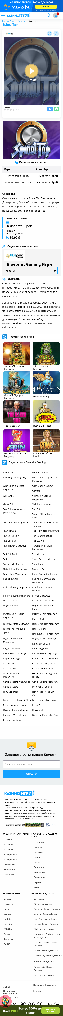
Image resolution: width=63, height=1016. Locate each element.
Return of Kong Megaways (16, 595)
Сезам (7, 934)
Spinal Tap (37, 564)
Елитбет (8, 924)
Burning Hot (9, 869)
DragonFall (37, 709)
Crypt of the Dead (12, 719)
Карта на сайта (10, 997)
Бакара (37, 857)
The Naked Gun (11, 535)
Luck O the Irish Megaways (46, 623)
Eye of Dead (38, 705)
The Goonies (9, 540)
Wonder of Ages (40, 472)
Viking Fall (8, 504)
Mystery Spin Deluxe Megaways (13, 615)
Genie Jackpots (10, 686)
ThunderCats (9, 530)
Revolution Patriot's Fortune (42, 589)
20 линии (8, 844)
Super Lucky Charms (13, 564)
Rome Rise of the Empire (44, 573)
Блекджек (38, 852)
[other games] (16, 353)
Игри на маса (40, 872)
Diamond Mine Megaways (16, 715)
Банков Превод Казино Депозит (45, 944)
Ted (5, 559)
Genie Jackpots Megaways (45, 681)
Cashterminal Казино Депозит (44, 968)
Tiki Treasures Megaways (16, 522)
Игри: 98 (11, 270)
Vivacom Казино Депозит (46, 914)
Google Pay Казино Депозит (47, 955)
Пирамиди (39, 867)
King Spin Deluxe (41, 643)
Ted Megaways (39, 554)
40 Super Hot (10, 859)
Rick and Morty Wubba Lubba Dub (44, 580)
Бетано (7, 899)
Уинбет (7, 914)
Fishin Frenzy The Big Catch (43, 693)
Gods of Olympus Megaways (12, 675)
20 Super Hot (10, 854)
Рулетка (38, 847)
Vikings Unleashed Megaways (41, 497)
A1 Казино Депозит (43, 904)
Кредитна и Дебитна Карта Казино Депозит (47, 936)
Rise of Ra (9, 874)
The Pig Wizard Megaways (45, 530)
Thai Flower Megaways (14, 545)
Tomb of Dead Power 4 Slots (43, 516)
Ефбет (7, 909)
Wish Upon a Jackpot (42, 485)
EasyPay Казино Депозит (46, 919)
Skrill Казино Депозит (44, 929)
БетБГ (7, 944)
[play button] (31, 71)
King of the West (11, 648)
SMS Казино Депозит (44, 975)
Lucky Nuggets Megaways (16, 623)
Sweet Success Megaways (45, 559)
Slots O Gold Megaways (15, 568)
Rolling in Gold (10, 578)
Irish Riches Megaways (14, 653)
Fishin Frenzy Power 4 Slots (17, 700)
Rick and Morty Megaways (16, 587)
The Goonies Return (42, 535)
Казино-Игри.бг (9, 21)
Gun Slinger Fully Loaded (45, 658)
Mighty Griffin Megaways (45, 613)
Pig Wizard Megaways (43, 600)
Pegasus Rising (10, 605)
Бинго (37, 862)
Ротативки (22, 21)
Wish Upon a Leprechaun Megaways (45, 479)
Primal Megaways (41, 595)
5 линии (8, 839)
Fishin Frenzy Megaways (44, 700)
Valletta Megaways (41, 504)
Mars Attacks (38, 618)
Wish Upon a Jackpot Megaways (13, 487)
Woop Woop (9, 472)
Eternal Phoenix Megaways (16, 709)
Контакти (37, 991)
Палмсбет (9, 904)
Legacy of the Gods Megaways (12, 640)
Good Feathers (10, 668)
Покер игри (39, 877)
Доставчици (39, 899)
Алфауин (8, 939)
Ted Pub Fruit (10, 554)
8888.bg (8, 929)
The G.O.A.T (38, 540)
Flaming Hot (10, 864)
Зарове (37, 882)
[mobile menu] (7, 15)
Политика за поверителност (10, 992)
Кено (36, 887)
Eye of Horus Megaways (15, 705)
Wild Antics (9, 495)
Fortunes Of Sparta (42, 686)
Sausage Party (39, 568)
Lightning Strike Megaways (46, 633)
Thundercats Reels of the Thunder (45, 524)
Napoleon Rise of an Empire (42, 607)
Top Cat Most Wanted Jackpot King (14, 511)
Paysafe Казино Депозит (46, 924)
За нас (6, 987)
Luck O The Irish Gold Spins (14, 630)
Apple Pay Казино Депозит (47, 909)
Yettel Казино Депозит (45, 961)
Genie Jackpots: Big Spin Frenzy (44, 675)
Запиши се (31, 773)
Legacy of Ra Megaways (44, 638)
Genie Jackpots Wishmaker (16, 681)
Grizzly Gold (9, 663)
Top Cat (36, 509)
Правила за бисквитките (45, 985)
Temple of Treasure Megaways (42, 547)
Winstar (36, 490)
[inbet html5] (31, 6)
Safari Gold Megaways (14, 573)
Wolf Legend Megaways (15, 477)
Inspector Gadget (12, 658)
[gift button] (55, 15)
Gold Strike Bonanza (42, 668)
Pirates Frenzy (10, 600)
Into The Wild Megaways (44, 653)
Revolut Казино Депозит (45, 950)
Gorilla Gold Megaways (44, 663)
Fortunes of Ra (10, 691)
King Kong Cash (40, 648)
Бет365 (7, 919)
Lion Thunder (39, 628)
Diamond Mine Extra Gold (45, 715)
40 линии (8, 849)
